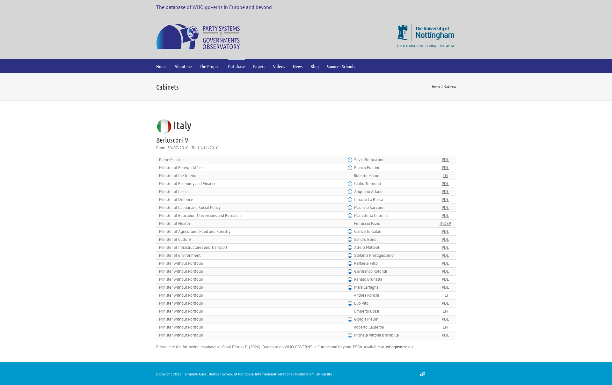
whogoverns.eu (399, 347)
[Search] (365, 66)
